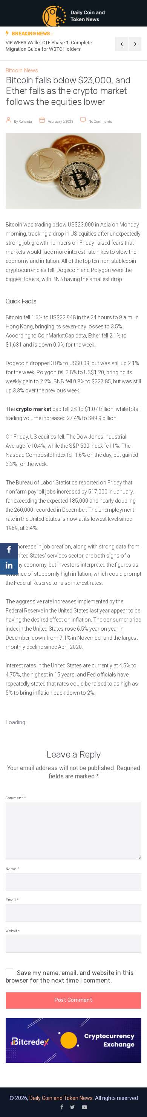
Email (12, 900)
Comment (16, 798)
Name (12, 869)
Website (13, 931)
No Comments (100, 121)
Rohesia (25, 121)
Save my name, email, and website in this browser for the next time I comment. (69, 976)
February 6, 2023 (60, 121)
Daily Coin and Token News (61, 1098)
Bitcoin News (22, 70)
